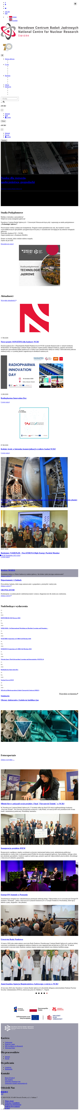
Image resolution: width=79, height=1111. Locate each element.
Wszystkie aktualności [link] (8, 300)
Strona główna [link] (9, 59)
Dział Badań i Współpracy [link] (17, 83)
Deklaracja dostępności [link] (13, 1105)
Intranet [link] (7, 114)
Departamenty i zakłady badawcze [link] (20, 72)
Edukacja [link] (8, 87)
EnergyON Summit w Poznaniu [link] (14, 895)
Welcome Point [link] (10, 1048)
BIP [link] (6, 13)
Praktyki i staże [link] (10, 1044)
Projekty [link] (12, 79)
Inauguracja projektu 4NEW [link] (13, 848)
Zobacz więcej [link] (6, 576)
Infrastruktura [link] (13, 81)
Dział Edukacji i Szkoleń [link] (17, 88)
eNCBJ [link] (7, 12)
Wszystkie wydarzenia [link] (68, 694)
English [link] (14, 20)
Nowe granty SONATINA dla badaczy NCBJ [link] (20, 342)
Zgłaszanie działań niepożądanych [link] (16, 1083)
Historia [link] (11, 74)
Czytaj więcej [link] (5, 402)
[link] (2, 1107)
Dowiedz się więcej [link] (7, 244)
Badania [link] (7, 75)
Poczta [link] (7, 135)
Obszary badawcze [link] (15, 77)
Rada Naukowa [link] (14, 70)
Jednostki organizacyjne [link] (12, 1081)
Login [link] (8, 117)
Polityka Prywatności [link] (12, 1106)
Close (3, 121)
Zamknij (4, 140)
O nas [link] (7, 64)
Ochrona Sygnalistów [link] (12, 1103)
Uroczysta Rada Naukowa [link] (12, 939)
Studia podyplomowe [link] (16, 94)
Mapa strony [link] (13, 63)
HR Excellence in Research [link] (14, 1046)
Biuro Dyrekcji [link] (10, 1078)
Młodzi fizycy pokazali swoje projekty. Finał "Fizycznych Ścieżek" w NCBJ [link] (32, 804)
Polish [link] (14, 17)
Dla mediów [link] (9, 1080)
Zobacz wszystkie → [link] (8, 760)
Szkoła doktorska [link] (14, 92)
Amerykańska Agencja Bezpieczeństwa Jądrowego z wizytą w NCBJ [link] (29, 984)
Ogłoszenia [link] (8, 1042)
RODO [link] (7, 1108)
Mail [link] (6, 115)
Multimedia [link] (8, 1069)
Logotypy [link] (8, 1067)
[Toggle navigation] (2, 55)
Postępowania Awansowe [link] (17, 90)
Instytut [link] (11, 66)
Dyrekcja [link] (12, 68)
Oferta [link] (7, 85)
